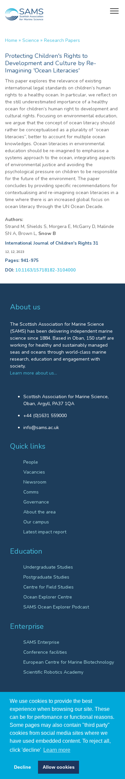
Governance (36, 502)
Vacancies (34, 472)
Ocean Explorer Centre (47, 597)
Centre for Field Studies (48, 587)
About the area (39, 512)
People (30, 462)
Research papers (62, 40)
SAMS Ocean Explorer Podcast (56, 607)
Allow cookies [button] (59, 767)
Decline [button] (22, 767)
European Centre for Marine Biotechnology (68, 662)
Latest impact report (44, 532)
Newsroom (34, 482)
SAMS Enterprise (41, 642)
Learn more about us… (33, 373)
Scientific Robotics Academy (53, 672)
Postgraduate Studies (46, 577)
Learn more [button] (56, 750)
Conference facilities (45, 652)
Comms (31, 492)
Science (30, 40)
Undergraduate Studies (48, 567)
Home (11, 40)
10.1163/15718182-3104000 (45, 270)
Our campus (36, 522)
